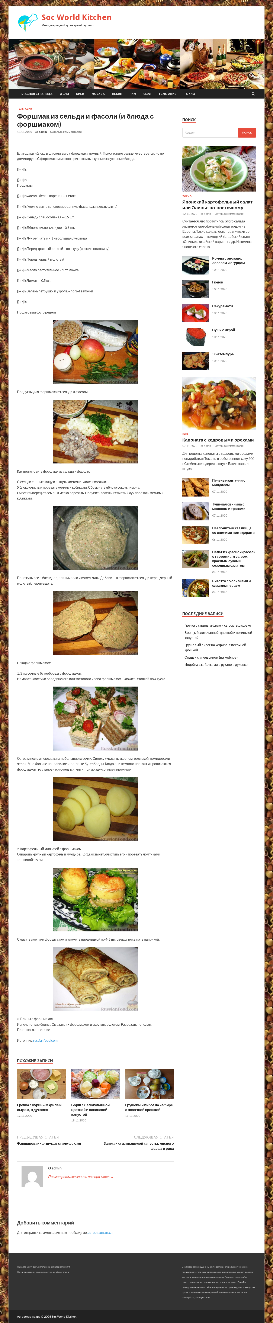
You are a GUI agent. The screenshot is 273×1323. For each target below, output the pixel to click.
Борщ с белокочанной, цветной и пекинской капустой (90, 1110)
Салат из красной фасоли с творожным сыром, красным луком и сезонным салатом (234, 558)
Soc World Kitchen (77, 17)
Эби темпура (223, 354)
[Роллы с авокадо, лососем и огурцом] (195, 273)
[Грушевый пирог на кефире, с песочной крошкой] (149, 1100)
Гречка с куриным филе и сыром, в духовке (39, 1107)
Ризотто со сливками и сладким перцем (231, 583)
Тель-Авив (167, 94)
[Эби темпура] (195, 369)
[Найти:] (219, 133)
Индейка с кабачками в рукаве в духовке (216, 664)
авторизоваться (100, 1232)
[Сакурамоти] (195, 321)
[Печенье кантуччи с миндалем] (195, 495)
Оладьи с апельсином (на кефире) (211, 657)
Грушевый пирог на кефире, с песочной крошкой (149, 1107)
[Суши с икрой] (195, 345)
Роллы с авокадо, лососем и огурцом (228, 260)
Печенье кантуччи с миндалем (228, 482)
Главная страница (36, 94)
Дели (64, 94)
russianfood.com (45, 1040)
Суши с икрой (223, 330)
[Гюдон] (195, 297)
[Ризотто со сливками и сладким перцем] (195, 596)
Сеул (147, 94)
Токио (189, 94)
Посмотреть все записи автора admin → (80, 1177)
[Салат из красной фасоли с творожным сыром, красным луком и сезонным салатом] (195, 567)
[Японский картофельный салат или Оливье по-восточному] (219, 192)
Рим (132, 94)
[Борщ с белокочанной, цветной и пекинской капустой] (95, 1100)
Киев (80, 94)
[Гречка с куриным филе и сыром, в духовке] (41, 1100)
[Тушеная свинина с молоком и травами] (195, 519)
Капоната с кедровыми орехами (218, 439)
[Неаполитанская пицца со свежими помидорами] (195, 543)
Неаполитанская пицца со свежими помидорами (233, 530)
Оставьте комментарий (66, 132)
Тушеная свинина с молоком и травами (228, 506)
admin (43, 132)
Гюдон (217, 282)
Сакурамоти (222, 306)
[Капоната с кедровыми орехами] (219, 430)
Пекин (117, 94)
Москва (98, 94)
